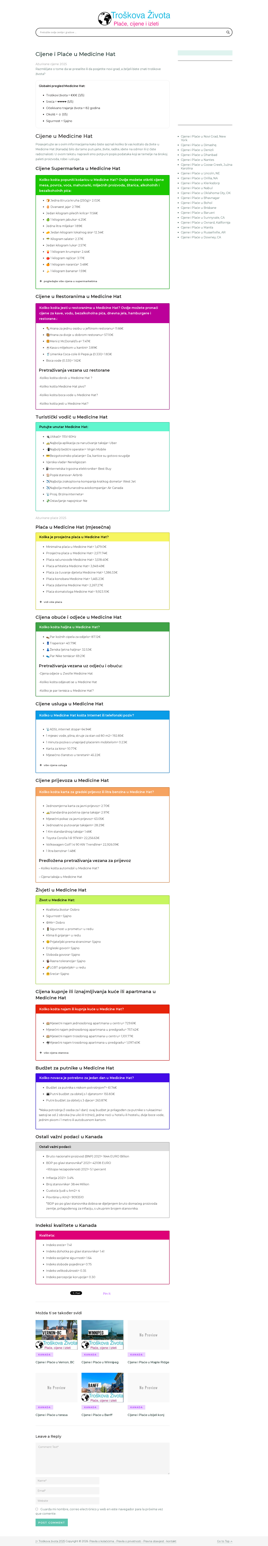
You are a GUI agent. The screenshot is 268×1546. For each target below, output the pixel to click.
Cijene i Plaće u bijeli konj (146, 1415)
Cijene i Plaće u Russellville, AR (203, 232)
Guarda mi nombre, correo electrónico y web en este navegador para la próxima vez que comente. (99, 1511)
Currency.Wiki (222, 122)
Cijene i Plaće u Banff (96, 1415)
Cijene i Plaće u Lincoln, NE (200, 173)
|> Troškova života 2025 (50, 1541)
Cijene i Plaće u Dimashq (198, 145)
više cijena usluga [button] (55, 765)
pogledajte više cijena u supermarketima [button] (70, 281)
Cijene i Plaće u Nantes (197, 160)
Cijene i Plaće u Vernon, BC (55, 1362)
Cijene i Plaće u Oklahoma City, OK (206, 193)
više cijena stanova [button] (56, 1052)
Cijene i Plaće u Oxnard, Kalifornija (205, 222)
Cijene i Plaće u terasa (52, 1415)
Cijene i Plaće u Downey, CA (201, 237)
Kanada (44, 1354)
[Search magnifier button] (228, 32)
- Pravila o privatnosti (128, 1541)
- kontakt (170, 1541)
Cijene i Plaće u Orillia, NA (199, 178)
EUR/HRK (185, 122)
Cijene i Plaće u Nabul (197, 188)
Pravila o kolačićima (102, 1541)
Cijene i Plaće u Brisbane (198, 208)
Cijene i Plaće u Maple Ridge (148, 1362)
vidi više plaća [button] (53, 601)
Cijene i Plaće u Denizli (197, 150)
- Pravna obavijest (152, 1541)
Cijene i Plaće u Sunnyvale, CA (203, 217)
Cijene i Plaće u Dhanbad (199, 155)
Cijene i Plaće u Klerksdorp (200, 183)
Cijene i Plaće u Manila (197, 227)
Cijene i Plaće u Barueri (198, 212)
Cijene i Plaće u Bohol (196, 203)
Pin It (107, 1293)
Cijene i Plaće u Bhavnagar (200, 198)
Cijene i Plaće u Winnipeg (100, 1362)
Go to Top (223, 1541)
